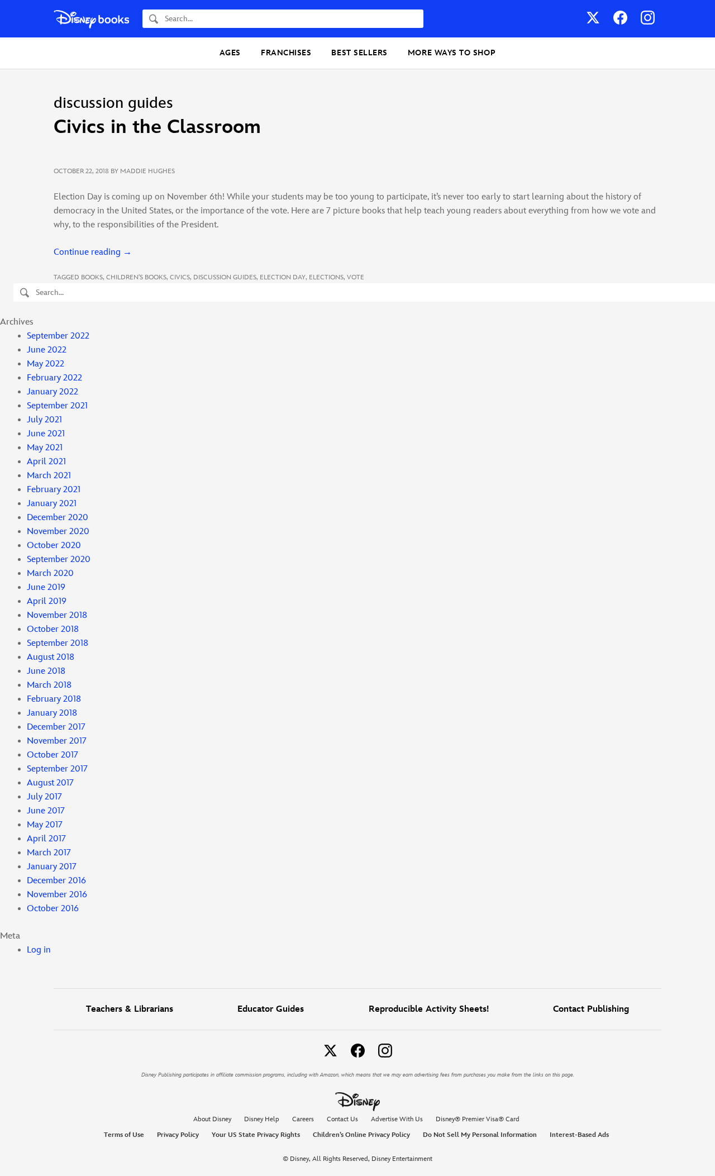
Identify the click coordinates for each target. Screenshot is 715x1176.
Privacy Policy (178, 1135)
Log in (39, 950)
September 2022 (58, 336)
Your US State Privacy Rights (256, 1135)
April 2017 (46, 839)
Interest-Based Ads (579, 1135)
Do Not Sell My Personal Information (480, 1135)
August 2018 (50, 657)
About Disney (212, 1119)
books (92, 277)
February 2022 (54, 378)
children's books (136, 277)
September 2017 (57, 769)
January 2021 (52, 503)
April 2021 (46, 461)
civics (180, 277)
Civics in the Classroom (157, 127)
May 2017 (45, 825)
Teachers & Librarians (129, 1009)
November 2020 (58, 531)
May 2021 (45, 447)
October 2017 (52, 755)
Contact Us (342, 1119)
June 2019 (46, 587)
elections (326, 277)
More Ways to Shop (451, 53)
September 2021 (57, 406)
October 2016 (53, 908)
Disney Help (261, 1119)
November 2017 (57, 741)
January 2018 (52, 713)
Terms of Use (124, 1135)
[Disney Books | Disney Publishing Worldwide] (91, 18)
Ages (230, 53)
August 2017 (50, 783)
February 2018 (54, 699)
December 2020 (57, 517)
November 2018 (57, 615)
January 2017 (52, 866)
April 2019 (46, 601)
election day (283, 277)
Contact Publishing (591, 1009)
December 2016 (56, 880)
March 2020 (50, 573)
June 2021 (46, 433)
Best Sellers (359, 53)
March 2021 (49, 475)
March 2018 (49, 685)
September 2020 (58, 559)
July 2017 (44, 797)
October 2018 (53, 629)
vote (355, 277)
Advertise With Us (397, 1119)
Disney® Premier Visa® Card (477, 1119)
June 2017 (46, 811)
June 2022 (46, 350)
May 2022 (45, 364)
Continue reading (93, 252)
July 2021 (44, 420)
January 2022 (52, 392)
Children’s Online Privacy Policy (361, 1135)
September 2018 (57, 643)
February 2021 (53, 489)
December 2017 (56, 727)
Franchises (286, 53)
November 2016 (57, 894)
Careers (303, 1119)
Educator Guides (270, 1009)
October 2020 (54, 545)
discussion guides (224, 277)
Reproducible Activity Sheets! (429, 1009)
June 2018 (46, 671)
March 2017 (49, 853)
